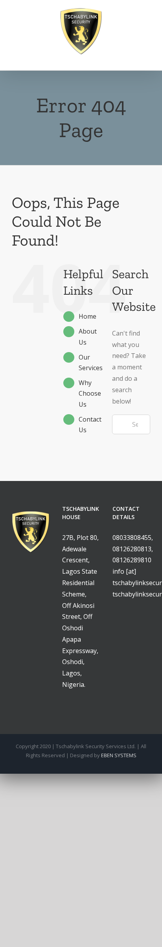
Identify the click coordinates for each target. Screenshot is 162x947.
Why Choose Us (90, 393)
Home (87, 316)
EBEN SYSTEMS (118, 755)
